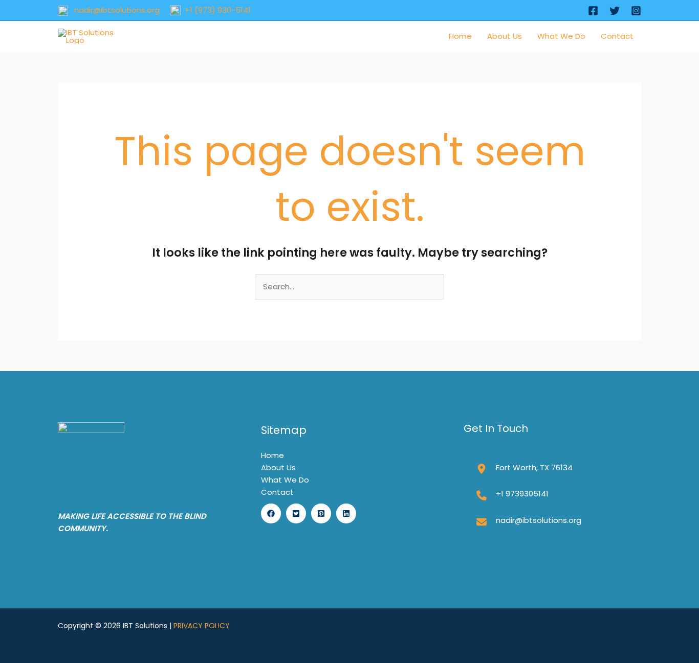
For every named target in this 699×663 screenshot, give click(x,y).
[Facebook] (593, 11)
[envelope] (481, 522)
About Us (504, 36)
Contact (617, 36)
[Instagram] (636, 11)
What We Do (561, 36)
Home (460, 36)
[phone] (481, 495)
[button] (271, 513)
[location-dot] (481, 468)
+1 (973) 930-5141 (216, 10)
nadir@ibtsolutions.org (114, 10)
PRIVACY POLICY (201, 626)
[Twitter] (614, 11)
